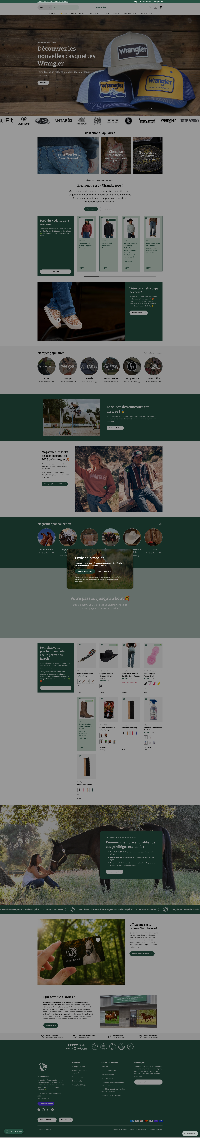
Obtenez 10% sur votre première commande (53, 2)
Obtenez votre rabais (85, 571)
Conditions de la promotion (107, 571)
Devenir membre (145, 2)
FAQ (135, 2)
